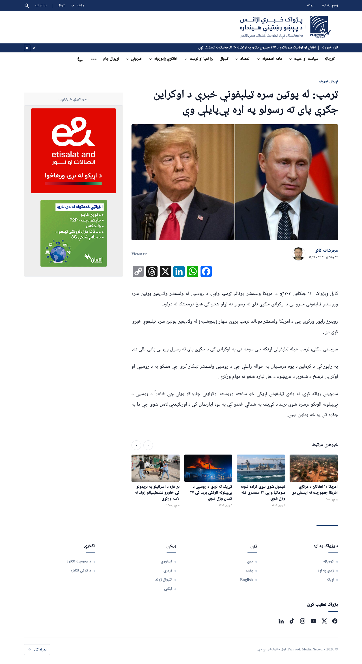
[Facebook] (335, 621)
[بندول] (34, 48)
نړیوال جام (111, 59)
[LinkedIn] (281, 621)
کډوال (224, 59)
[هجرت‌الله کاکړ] (298, 254)
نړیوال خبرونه (328, 81)
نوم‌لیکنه (41, 5)
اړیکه (310, 5)
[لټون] (27, 5)
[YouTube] (313, 621)
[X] (324, 621)
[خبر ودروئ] (27, 48)
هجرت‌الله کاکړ (326, 251)
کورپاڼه (329, 59)
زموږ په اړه (330, 5)
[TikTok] (292, 621)
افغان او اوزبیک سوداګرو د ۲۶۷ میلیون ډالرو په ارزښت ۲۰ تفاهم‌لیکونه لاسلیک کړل (257, 48)
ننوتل (61, 5)
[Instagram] (302, 621)
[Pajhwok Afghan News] (285, 27)
